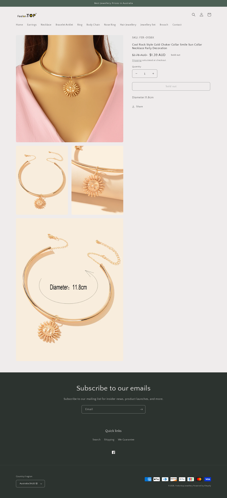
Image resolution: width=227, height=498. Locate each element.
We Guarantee (126, 439)
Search (97, 439)
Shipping (137, 60)
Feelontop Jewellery (184, 486)
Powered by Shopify (202, 486)
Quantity (136, 66)
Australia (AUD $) (29, 483)
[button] (194, 15)
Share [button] (139, 106)
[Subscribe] (141, 409)
